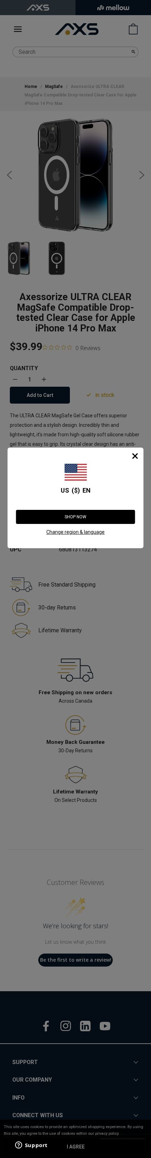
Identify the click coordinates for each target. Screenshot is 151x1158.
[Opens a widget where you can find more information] (31, 1145)
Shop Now (75, 516)
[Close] (135, 456)
